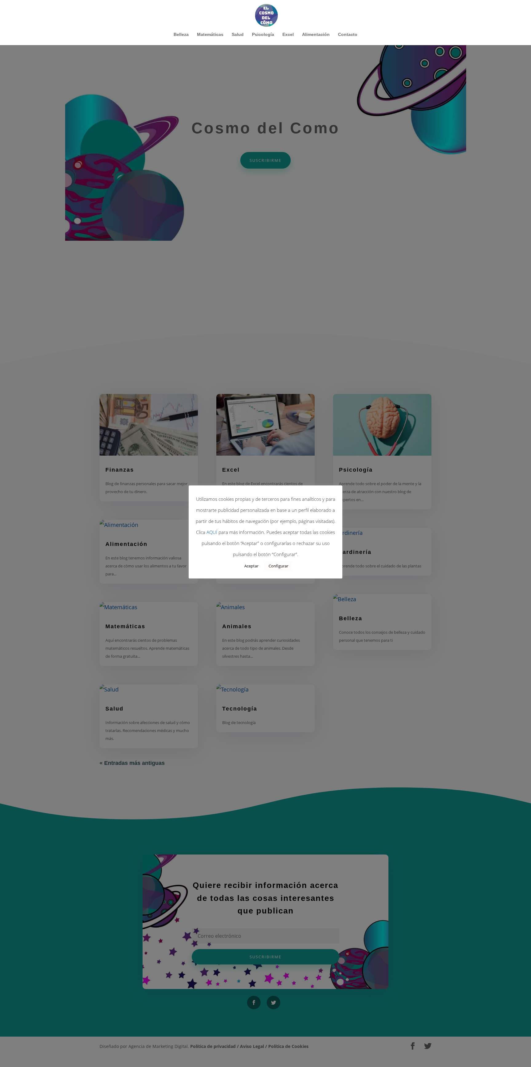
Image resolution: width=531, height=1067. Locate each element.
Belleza (181, 34)
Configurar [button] (278, 566)
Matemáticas (210, 34)
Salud (238, 34)
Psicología (263, 34)
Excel (288, 34)
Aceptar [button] (251, 566)
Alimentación (316, 34)
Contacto (347, 34)
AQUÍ (211, 532)
